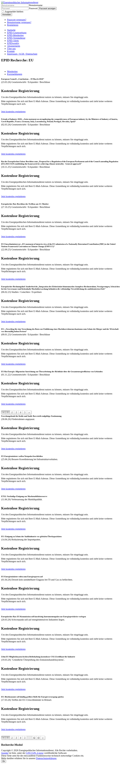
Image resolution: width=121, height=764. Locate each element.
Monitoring (12, 71)
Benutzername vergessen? (19, 22)
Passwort (33, 8)
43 (38, 738)
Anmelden (6, 14)
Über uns (11, 48)
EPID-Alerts (13, 40)
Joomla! (5, 753)
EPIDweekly (13, 43)
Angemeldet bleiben (14, 11)
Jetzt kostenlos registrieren (13, 111)
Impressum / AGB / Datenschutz (22, 54)
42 (34, 738)
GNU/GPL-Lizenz (35, 753)
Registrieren (12, 25)
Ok (3, 761)
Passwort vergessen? (16, 19)
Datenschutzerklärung (46, 758)
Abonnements (13, 46)
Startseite (11, 30)
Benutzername (35, 5)
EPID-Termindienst (16, 38)
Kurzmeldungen (14, 74)
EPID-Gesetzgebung (16, 32)
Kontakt (11, 51)
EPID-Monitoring (15, 35)
